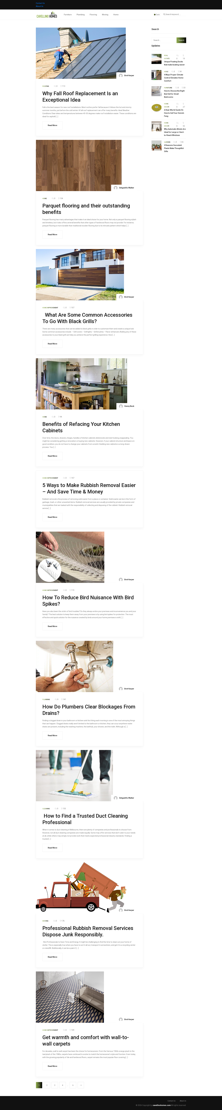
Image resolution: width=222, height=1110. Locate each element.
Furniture (68, 15)
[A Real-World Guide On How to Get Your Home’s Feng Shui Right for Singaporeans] (156, 107)
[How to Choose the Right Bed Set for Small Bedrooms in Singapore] (156, 91)
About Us (39, 6)
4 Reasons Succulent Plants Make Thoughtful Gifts (174, 148)
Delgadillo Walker (126, 188)
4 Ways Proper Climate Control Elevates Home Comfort (173, 78)
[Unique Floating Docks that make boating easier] (156, 59)
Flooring (93, 15)
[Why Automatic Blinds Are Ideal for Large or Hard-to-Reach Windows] (156, 126)
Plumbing (81, 15)
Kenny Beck (129, 406)
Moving (105, 15)
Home (115, 15)
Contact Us (40, 3)
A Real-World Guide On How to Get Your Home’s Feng (174, 113)
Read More (52, 125)
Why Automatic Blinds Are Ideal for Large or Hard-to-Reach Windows (175, 132)
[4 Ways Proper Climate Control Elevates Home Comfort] (156, 75)
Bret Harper (129, 75)
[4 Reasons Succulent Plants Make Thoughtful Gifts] (156, 145)
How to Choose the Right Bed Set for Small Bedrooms (174, 94)
